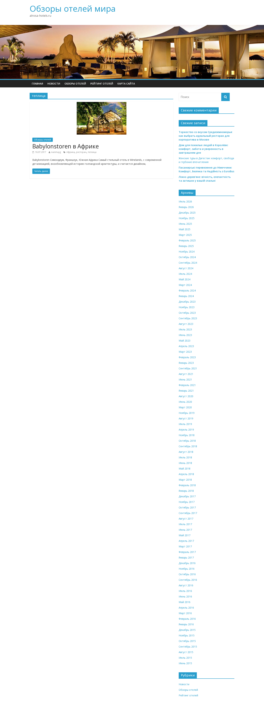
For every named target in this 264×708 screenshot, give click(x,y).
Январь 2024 (186, 296)
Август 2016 (186, 585)
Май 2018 (184, 468)
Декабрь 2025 (187, 212)
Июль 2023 (185, 329)
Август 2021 (186, 374)
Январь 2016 (186, 624)
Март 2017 (185, 546)
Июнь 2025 (185, 223)
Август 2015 (186, 652)
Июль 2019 (185, 424)
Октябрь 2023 (187, 312)
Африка (70, 152)
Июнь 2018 (185, 463)
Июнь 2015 (185, 663)
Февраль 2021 (187, 385)
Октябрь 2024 (187, 257)
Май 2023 (184, 340)
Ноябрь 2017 (186, 502)
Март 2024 (185, 285)
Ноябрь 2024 (186, 251)
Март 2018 (185, 479)
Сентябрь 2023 (188, 318)
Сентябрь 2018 (188, 446)
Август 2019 (186, 418)
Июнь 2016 (185, 596)
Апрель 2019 (186, 429)
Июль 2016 (185, 591)
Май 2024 (184, 279)
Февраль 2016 (187, 618)
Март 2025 (185, 235)
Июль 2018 (185, 457)
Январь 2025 (186, 246)
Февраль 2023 (187, 357)
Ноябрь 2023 (186, 307)
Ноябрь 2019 (186, 413)
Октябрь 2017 (187, 507)
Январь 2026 (186, 207)
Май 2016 (184, 602)
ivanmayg (56, 152)
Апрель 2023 (186, 346)
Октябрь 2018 (187, 440)
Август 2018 (186, 452)
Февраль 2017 (187, 552)
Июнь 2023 (185, 335)
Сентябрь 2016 (188, 579)
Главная (37, 83)
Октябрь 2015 (187, 641)
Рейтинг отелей (101, 83)
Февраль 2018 (187, 485)
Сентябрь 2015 (188, 646)
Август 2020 (186, 396)
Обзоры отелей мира (73, 8)
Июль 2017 (185, 524)
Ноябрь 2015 (186, 635)
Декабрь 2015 (187, 630)
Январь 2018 (186, 490)
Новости (53, 83)
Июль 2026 (185, 201)
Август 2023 (186, 324)
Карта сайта (126, 83)
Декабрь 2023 (187, 301)
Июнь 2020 (185, 401)
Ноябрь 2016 (186, 568)
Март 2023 (185, 351)
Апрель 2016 (186, 607)
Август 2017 (186, 518)
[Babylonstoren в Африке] (101, 104)
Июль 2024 (185, 273)
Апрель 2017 (186, 541)
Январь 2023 (186, 362)
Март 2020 (185, 407)
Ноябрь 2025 (186, 218)
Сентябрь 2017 (188, 513)
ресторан (81, 152)
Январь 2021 (186, 390)
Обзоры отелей (75, 83)
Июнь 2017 (185, 529)
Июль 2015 (185, 657)
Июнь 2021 (185, 379)
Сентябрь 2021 (188, 368)
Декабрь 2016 (187, 563)
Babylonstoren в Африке (65, 146)
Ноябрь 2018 (186, 435)
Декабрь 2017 (187, 496)
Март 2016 (185, 613)
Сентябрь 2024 (188, 262)
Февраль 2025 (187, 240)
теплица (92, 152)
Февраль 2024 (187, 290)
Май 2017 (184, 535)
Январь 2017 (186, 557)
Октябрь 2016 (187, 574)
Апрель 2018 (186, 474)
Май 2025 (184, 229)
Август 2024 (186, 268)
